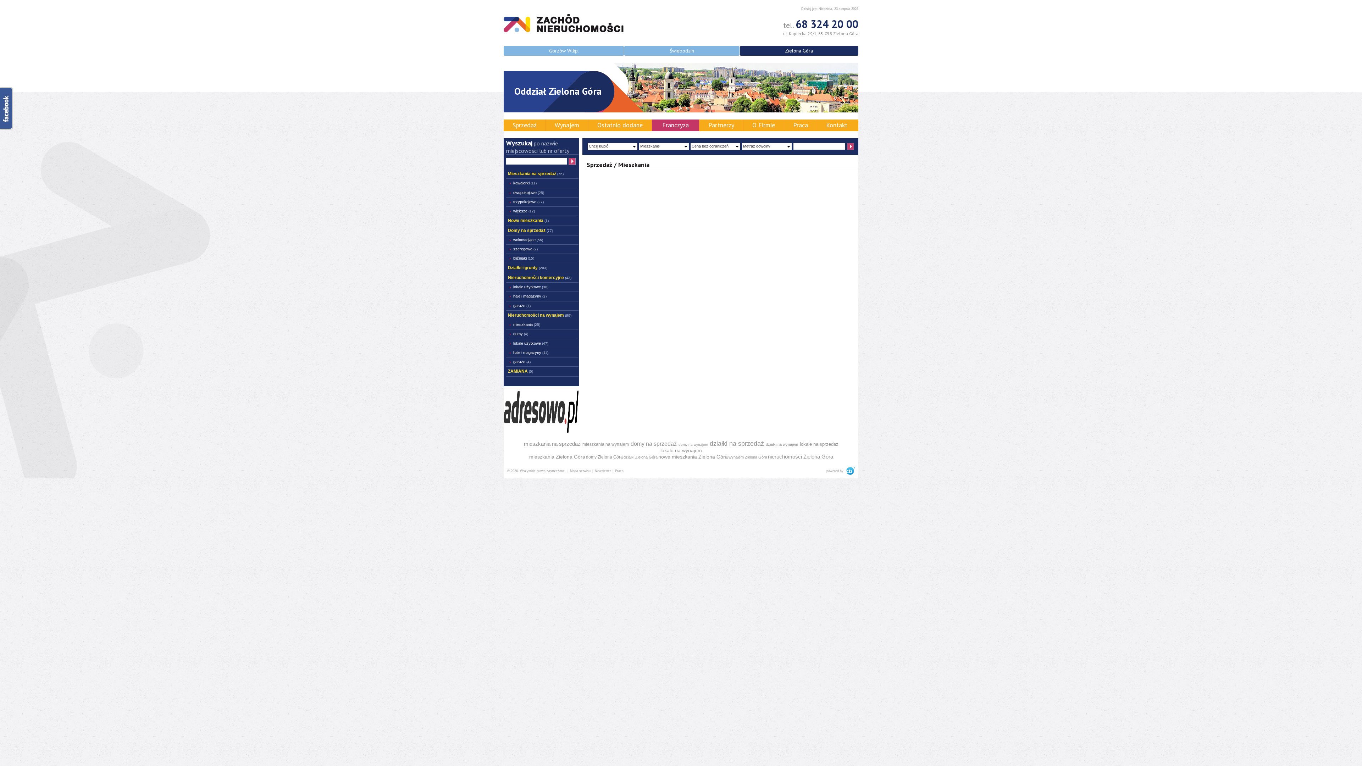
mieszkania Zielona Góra (557, 457)
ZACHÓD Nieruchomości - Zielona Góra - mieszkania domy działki (564, 23)
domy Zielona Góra (604, 457)
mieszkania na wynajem (605, 444)
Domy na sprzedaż (530, 230)
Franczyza (675, 125)
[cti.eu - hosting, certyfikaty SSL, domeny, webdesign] (850, 471)
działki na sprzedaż (737, 443)
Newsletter (603, 471)
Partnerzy (721, 125)
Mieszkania (526, 324)
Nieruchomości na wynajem (539, 315)
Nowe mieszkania (528, 220)
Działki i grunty (527, 267)
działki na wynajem (782, 444)
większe (524, 211)
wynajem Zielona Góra (748, 457)
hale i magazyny (530, 296)
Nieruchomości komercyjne (539, 277)
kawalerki (525, 183)
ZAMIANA (520, 371)
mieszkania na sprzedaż (552, 444)
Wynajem (567, 125)
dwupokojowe (528, 192)
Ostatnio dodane (620, 125)
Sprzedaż (525, 125)
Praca (800, 125)
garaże (522, 306)
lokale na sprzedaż (819, 444)
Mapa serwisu (580, 471)
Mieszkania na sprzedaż (536, 173)
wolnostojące (528, 240)
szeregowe (525, 249)
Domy (520, 334)
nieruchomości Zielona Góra (800, 457)
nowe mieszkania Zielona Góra (693, 457)
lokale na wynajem (681, 450)
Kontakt (836, 125)
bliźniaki (523, 258)
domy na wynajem (693, 444)
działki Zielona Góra (641, 457)
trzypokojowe (528, 202)
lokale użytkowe (530, 287)
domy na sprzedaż (654, 444)
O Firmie (763, 125)
